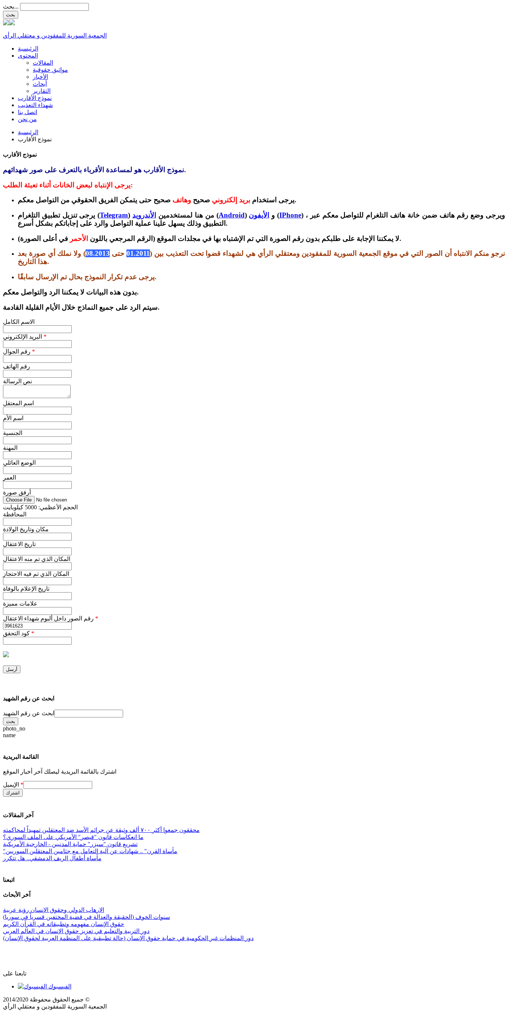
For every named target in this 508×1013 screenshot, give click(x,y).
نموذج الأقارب (35, 98)
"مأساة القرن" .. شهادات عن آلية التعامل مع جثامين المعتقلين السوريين (90, 851)
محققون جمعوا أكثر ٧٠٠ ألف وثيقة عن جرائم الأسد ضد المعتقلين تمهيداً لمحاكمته (101, 830)
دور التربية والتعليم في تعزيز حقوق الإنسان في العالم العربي (76, 931)
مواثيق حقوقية (50, 70)
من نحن (27, 119)
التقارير (42, 91)
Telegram (114, 215)
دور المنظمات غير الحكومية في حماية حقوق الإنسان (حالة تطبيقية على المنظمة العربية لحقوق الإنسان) (128, 938)
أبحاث (40, 84)
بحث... (11, 6)
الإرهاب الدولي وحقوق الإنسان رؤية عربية (53, 910)
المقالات (43, 62)
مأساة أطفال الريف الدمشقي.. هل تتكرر (52, 858)
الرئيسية (28, 48)
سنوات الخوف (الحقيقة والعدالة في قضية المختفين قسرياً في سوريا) (86, 917)
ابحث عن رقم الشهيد (28, 713)
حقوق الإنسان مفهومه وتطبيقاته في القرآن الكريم (63, 924)
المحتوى (28, 55)
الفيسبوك (59, 986)
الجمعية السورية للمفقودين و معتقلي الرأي (55, 35)
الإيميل (13, 784)
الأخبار (40, 77)
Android (232, 215)
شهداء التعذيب (35, 105)
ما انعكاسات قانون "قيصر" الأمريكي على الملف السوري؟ (73, 837)
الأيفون (259, 215)
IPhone (290, 215)
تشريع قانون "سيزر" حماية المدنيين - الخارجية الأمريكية (70, 844)
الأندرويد (144, 215)
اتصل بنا (27, 112)
